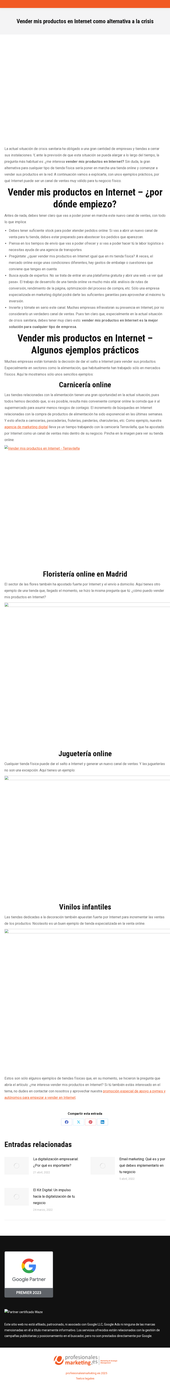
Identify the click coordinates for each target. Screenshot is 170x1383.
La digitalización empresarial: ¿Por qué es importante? (55, 1162)
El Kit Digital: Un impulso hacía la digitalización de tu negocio (54, 1196)
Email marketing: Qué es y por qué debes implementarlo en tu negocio (142, 1165)
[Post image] (16, 1166)
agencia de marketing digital (26, 427)
